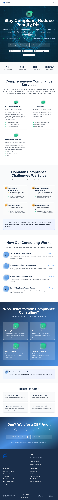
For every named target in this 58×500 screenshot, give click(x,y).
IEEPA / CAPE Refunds (9, 481)
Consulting (6, 476)
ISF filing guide (9, 118)
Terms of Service (25, 494)
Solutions (6, 468)
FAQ (31, 486)
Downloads (33, 479)
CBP (52, 374)
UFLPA (45, 374)
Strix (8, 3)
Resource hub (34, 484)
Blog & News (33, 471)
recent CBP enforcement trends (40, 93)
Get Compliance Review (17, 45)
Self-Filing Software (8, 471)
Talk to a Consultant (39, 45)
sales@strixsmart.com (36, 464)
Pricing (5, 484)
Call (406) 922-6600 (40, 437)
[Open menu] (53, 2)
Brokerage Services (8, 473)
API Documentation (35, 481)
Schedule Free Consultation (17, 437)
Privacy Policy (24, 497)
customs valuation (17, 149)
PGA (48, 374)
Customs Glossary (25, 374)
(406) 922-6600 (34, 462)
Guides (32, 473)
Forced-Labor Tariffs (8, 479)
